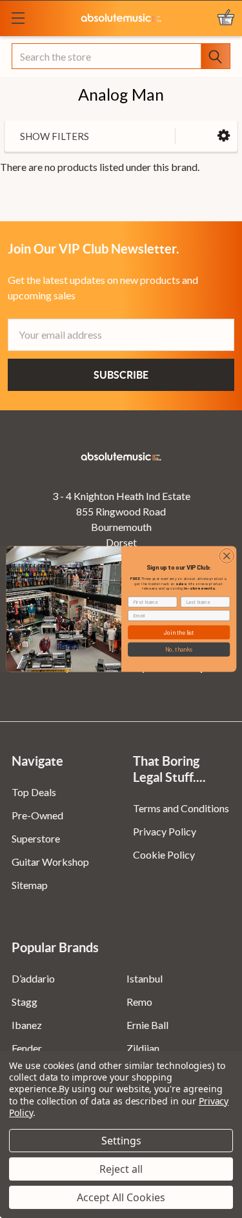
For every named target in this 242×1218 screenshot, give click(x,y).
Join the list (178, 632)
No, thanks (178, 649)
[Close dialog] (226, 555)
